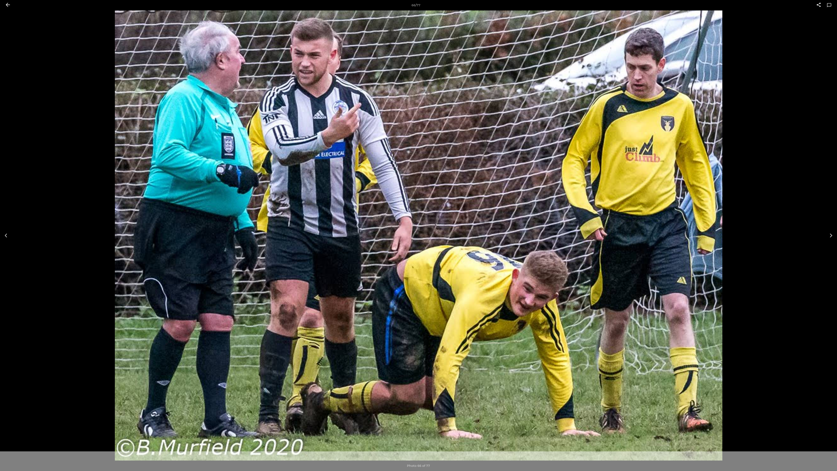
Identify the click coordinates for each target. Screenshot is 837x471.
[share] (818, 5)
